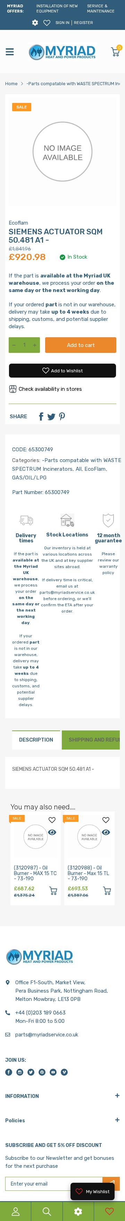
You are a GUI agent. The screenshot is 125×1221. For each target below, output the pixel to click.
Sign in (62, 23)
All (78, 469)
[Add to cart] (53, 892)
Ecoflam (18, 223)
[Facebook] (41, 416)
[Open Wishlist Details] (46, 22)
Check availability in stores (50, 389)
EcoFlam (94, 469)
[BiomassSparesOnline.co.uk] (62, 51)
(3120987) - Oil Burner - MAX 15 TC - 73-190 (35, 873)
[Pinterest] (62, 416)
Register (83, 23)
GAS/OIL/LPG (29, 478)
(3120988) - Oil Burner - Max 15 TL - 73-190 (88, 873)
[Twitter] (51, 416)
